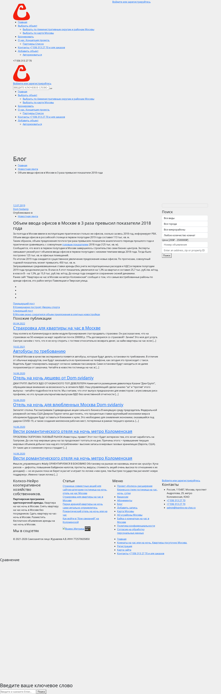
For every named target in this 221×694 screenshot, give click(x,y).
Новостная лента (28, 169)
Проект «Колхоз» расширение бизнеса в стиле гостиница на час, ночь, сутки (137, 489)
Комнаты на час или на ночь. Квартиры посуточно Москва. (152, 542)
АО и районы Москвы (129, 515)
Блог (120, 504)
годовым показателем (75, 244)
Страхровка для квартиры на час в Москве (57, 328)
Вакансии (122, 496)
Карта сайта (124, 549)
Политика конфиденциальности (136, 525)
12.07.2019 (19, 205)
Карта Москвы (125, 511)
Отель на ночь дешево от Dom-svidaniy (53, 378)
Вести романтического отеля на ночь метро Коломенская (72, 431)
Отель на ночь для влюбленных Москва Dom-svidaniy (68, 404)
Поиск (166, 255)
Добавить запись (127, 507)
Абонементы (124, 500)
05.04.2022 (19, 323)
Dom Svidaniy (21, 209)
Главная (22, 165)
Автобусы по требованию (39, 351)
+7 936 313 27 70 (176, 500)
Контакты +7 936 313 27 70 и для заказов (140, 553)
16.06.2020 (19, 373)
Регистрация (124, 546)
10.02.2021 (19, 346)
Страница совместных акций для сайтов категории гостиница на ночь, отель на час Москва (85, 489)
